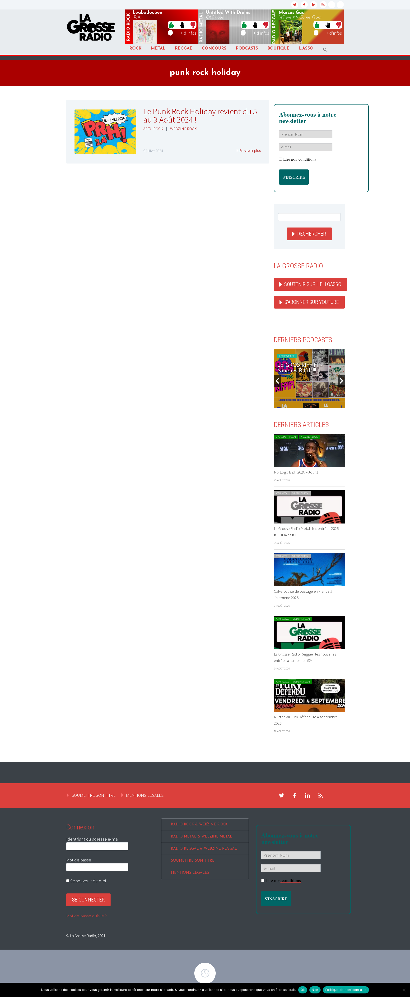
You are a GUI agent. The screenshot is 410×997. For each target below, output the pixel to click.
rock (128, 27)
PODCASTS (247, 48)
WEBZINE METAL (300, 493)
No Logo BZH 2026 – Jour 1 (296, 472)
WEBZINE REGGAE (309, 436)
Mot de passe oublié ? (86, 916)
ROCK (135, 48)
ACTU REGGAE (282, 618)
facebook (304, 4)
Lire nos (299, 159)
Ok (303, 990)
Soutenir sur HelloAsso (312, 284)
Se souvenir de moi (87, 880)
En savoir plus (250, 150)
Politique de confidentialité (346, 990)
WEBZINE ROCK (183, 128)
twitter (294, 4)
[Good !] (171, 24)
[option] (309, 378)
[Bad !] (193, 24)
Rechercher (311, 234)
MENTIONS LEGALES (145, 795)
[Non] (404, 990)
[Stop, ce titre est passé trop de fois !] (182, 24)
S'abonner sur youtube (311, 302)
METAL (158, 48)
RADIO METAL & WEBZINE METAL (201, 836)
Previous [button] (277, 381)
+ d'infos (188, 33)
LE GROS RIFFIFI (287, 356)
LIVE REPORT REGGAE (286, 436)
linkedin (313, 4)
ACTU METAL (282, 493)
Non (315, 990)
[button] (325, 50)
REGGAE (183, 48)
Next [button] (341, 381)
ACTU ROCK (153, 128)
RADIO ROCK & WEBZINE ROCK (199, 824)
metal (201, 27)
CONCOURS (214, 48)
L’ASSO (306, 48)
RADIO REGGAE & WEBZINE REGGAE (204, 849)
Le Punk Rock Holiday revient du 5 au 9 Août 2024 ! (200, 115)
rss (323, 4)
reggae (274, 27)
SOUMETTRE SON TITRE (94, 795)
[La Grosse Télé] (331, 4)
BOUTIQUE (278, 48)
